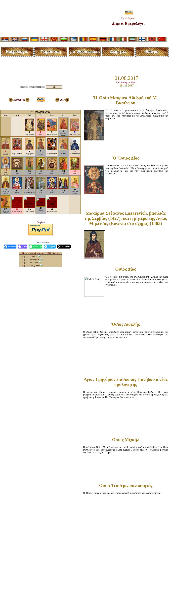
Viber (24, 246)
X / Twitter (66, 246)
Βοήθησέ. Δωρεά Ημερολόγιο (128, 20)
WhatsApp (37, 246)
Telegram (51, 246)
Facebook (12, 246)
